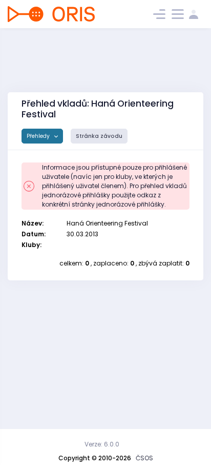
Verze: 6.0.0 (102, 444)
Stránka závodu (99, 136)
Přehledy (39, 136)
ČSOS (144, 458)
